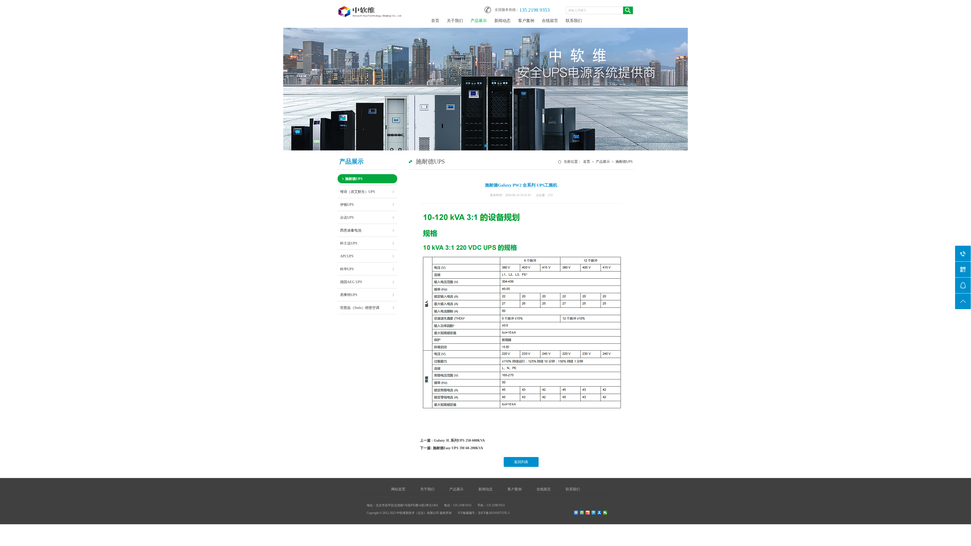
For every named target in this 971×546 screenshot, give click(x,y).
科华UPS (347, 269)
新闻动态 (502, 20)
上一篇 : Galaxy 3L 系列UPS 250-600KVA (452, 440)
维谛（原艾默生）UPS (357, 192)
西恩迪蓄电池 (350, 230)
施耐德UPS (354, 179)
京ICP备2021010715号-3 (494, 513)
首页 (435, 20)
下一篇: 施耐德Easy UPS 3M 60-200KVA (451, 448)
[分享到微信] (605, 513)
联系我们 (574, 20)
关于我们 (455, 20)
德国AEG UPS (351, 282)
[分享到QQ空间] (582, 513)
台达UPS (347, 217)
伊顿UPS (347, 204)
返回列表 (521, 462)
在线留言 (550, 20)
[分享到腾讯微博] (593, 513)
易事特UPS (348, 295)
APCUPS (347, 256)
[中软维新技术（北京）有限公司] (370, 8)
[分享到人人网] (599, 513)
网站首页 (398, 489)
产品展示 (479, 20)
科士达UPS (348, 243)
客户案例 (526, 20)
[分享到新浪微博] (588, 513)
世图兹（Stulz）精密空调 (359, 308)
